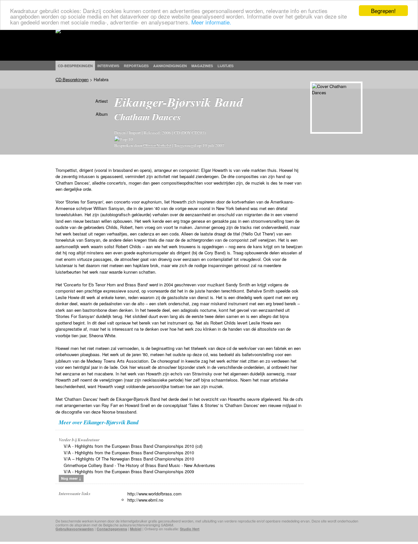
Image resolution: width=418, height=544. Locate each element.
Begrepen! (383, 11)
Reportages (136, 66)
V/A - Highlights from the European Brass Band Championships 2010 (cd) (133, 446)
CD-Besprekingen (72, 79)
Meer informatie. (211, 22)
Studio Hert (190, 528)
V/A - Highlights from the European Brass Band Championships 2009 (129, 471)
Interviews (108, 66)
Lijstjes (225, 66)
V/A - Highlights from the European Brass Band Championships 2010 (129, 452)
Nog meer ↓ (71, 478)
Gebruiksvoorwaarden (75, 528)
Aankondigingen (170, 66)
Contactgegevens (112, 528)
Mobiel (135, 528)
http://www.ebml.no (145, 500)
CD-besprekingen (75, 66)
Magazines (202, 66)
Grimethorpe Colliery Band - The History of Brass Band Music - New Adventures (139, 465)
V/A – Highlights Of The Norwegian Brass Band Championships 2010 (129, 459)
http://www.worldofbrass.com (154, 494)
